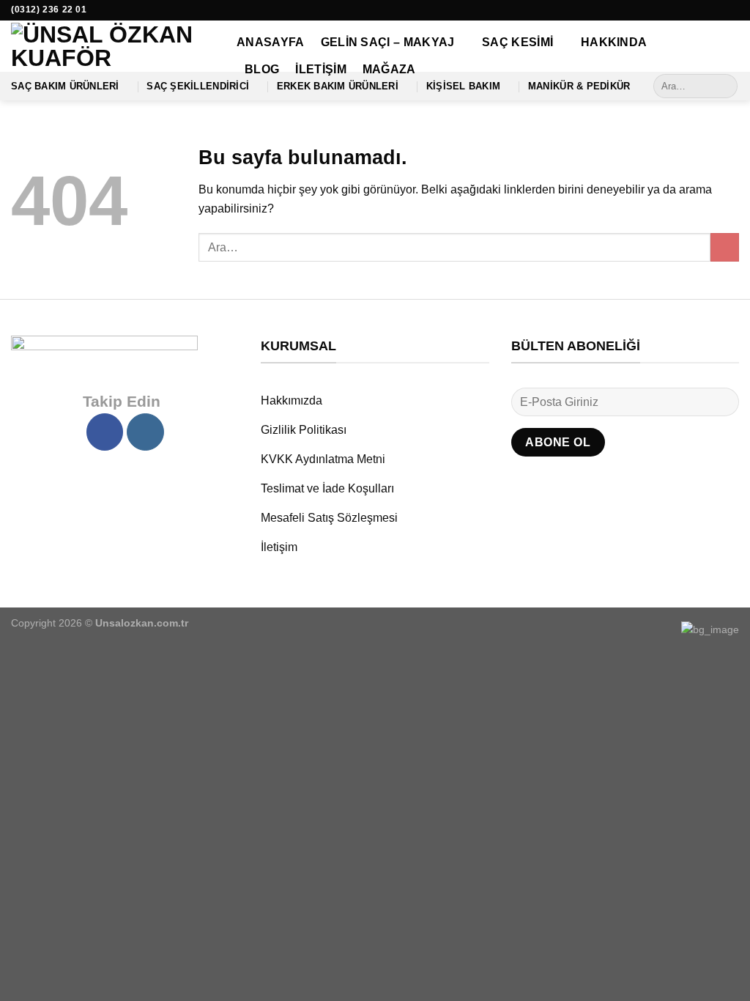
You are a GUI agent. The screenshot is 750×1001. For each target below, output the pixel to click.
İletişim (320, 69)
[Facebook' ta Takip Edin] (717, 10)
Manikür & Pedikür (579, 86)
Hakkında (614, 42)
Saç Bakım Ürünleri (65, 86)
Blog (262, 69)
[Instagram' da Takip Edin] (731, 10)
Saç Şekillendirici (197, 86)
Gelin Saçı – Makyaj (388, 42)
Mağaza (389, 69)
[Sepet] (731, 50)
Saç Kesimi (517, 42)
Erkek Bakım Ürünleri (337, 86)
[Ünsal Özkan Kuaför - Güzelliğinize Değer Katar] (113, 46)
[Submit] (724, 86)
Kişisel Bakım (463, 86)
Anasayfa (271, 42)
